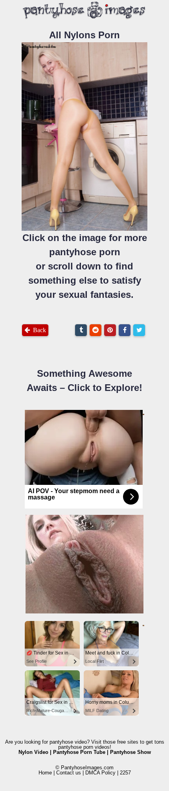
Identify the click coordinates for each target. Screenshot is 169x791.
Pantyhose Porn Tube (79, 752)
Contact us (68, 773)
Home (45, 773)
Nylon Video (33, 752)
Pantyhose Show (130, 752)
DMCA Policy (100, 773)
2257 (125, 773)
